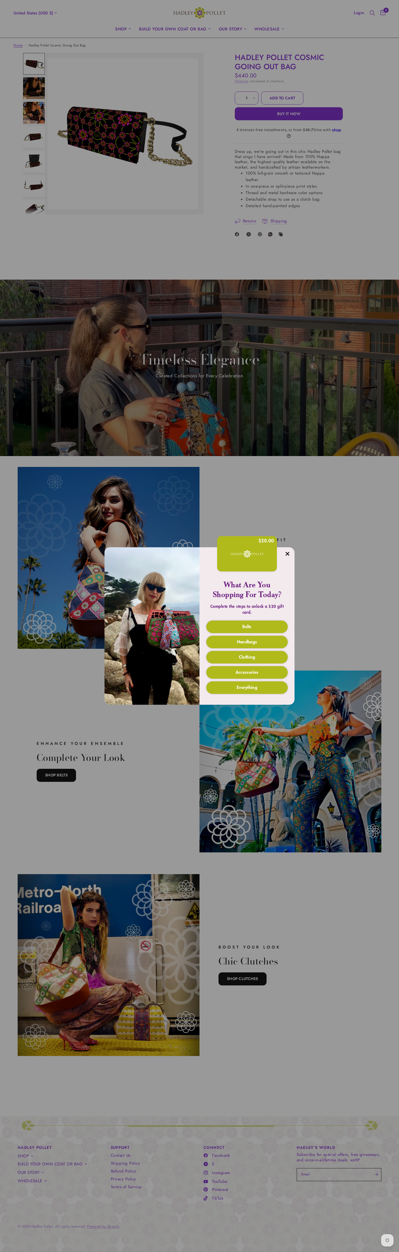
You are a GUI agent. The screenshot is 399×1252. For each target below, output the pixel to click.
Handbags (247, 641)
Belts (247, 626)
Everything (247, 687)
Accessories (247, 672)
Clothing (247, 656)
